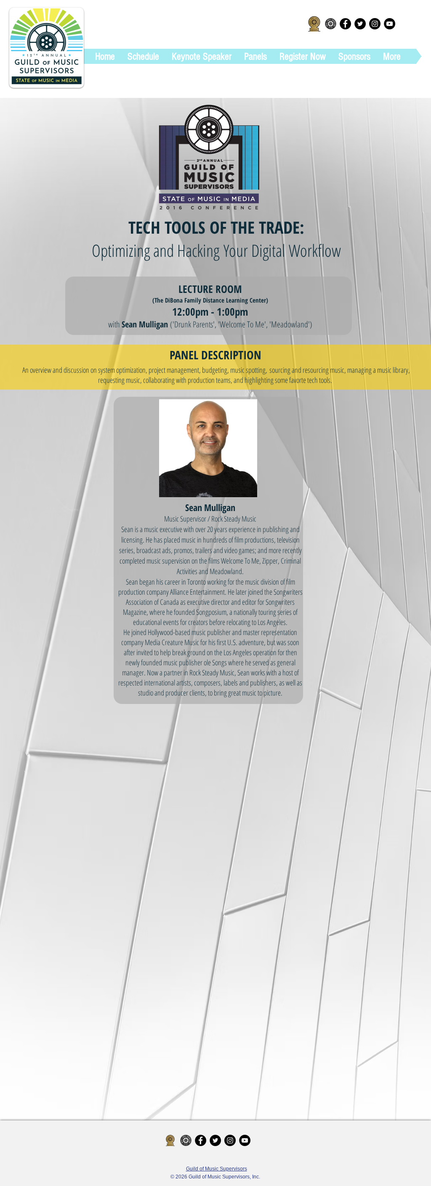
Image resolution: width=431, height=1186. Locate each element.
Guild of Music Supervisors (216, 1169)
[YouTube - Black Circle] (389, 23)
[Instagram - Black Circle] (374, 23)
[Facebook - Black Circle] (345, 23)
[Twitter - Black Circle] (360, 23)
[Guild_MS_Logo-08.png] (330, 23)
